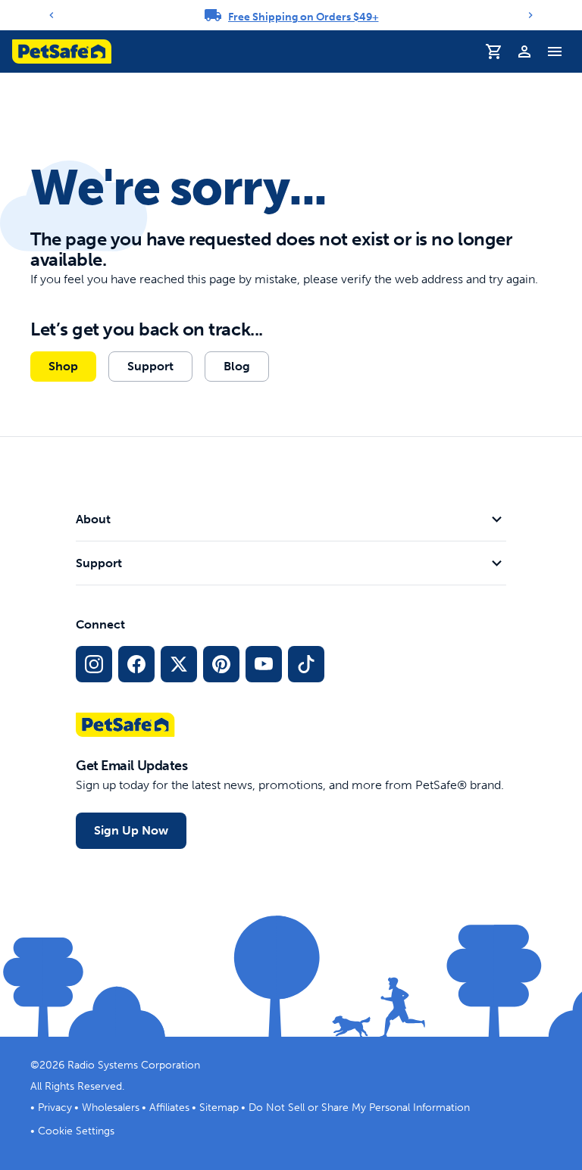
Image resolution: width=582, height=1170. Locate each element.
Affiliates (169, 1107)
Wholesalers (110, 1107)
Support (150, 366)
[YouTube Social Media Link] (264, 664)
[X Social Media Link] (179, 664)
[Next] (530, 15)
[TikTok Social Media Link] (306, 664)
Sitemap (219, 1107)
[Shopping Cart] (494, 51)
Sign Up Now (131, 830)
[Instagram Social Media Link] (94, 664)
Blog (237, 366)
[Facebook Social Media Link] (136, 664)
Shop (63, 366)
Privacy (55, 1107)
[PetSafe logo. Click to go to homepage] (61, 51)
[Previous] (51, 15)
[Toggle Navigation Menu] (555, 51)
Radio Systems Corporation (133, 1065)
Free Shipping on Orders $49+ (303, 17)
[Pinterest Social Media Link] (221, 664)
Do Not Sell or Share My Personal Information (359, 1107)
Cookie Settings (76, 1131)
